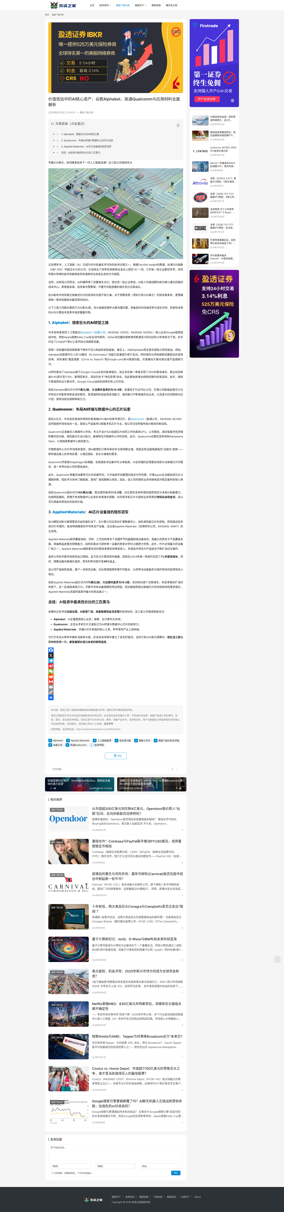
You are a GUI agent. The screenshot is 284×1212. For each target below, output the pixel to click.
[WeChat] (115, 671)
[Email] (115, 687)
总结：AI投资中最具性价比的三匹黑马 (80, 152)
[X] (115, 655)
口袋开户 (185, 1196)
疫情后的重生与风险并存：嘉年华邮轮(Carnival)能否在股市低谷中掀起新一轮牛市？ (137, 876)
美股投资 (171, 1196)
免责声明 (108, 723)
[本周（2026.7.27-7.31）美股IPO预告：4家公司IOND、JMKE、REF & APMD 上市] (200, 197)
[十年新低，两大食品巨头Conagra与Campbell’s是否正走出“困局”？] (68, 916)
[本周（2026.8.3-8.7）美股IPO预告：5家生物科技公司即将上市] (200, 182)
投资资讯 (104, 5)
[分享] (115, 697)
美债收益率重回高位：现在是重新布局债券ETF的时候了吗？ (223, 135)
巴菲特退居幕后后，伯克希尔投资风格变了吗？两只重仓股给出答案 (223, 243)
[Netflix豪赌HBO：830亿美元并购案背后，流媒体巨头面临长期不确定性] (68, 1014)
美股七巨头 (144, 740)
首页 (47, 15)
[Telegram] (115, 660)
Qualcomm (137, 419)
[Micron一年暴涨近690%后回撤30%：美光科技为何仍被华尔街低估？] (200, 166)
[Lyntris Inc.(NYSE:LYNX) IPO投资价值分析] (200, 151)
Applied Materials (68, 512)
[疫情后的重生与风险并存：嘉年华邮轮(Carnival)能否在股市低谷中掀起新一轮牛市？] (68, 884)
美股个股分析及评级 (168, 740)
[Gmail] (115, 681)
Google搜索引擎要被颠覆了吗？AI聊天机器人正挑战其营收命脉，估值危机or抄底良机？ (137, 1103)
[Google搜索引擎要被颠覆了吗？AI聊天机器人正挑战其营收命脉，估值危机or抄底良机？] (68, 1111)
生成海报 (56, 769)
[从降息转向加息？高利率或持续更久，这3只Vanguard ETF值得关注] (200, 120)
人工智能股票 (104, 740)
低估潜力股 (125, 740)
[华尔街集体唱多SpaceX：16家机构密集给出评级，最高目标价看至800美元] (200, 259)
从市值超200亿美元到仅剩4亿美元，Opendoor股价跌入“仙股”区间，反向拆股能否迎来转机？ (136, 811)
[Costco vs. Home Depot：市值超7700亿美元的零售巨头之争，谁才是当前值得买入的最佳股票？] (68, 1078)
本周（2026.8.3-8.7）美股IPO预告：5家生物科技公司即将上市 (223, 181)
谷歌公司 (100, 332)
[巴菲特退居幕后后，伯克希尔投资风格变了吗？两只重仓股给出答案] (200, 243)
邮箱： (101, 1166)
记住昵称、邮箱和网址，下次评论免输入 (72, 1173)
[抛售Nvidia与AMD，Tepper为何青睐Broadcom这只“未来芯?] (68, 1046)
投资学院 (99, 745)
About (197, 1196)
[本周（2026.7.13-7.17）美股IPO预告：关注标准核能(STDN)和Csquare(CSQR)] (200, 228)
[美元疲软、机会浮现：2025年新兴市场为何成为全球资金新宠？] (68, 981)
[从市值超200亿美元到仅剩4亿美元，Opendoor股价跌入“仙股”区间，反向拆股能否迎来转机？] (68, 819)
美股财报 (156, 5)
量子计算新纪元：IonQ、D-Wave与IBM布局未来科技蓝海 (134, 939)
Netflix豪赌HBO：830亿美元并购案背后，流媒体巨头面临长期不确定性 (136, 1006)
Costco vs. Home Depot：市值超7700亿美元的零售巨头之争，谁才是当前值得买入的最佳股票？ (136, 1071)
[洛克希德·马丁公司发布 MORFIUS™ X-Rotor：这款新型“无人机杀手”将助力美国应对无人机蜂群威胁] (200, 213)
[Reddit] (115, 676)
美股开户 (139, 5)
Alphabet (60, 322)
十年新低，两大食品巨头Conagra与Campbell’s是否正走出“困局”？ (137, 909)
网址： (145, 1166)
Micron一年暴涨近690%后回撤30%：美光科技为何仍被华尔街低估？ (223, 166)
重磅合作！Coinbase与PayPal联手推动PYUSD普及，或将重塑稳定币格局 (136, 843)
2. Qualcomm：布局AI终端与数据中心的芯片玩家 (87, 140)
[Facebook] (115, 650)
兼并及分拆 (171, 5)
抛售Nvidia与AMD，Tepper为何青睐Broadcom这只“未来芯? (137, 1036)
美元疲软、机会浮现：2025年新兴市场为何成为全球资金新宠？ (135, 973)
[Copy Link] (115, 692)
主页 (92, 5)
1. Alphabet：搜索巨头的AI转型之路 (80, 134)
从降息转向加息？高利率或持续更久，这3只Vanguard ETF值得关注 (223, 120)
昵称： (56, 1166)
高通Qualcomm (78, 745)
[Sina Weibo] (115, 666)
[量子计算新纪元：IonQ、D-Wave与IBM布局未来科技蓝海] (68, 949)
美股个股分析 (123, 5)
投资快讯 (130, 1196)
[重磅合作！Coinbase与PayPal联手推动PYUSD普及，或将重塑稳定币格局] (68, 851)
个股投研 (157, 1196)
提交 (176, 1173)
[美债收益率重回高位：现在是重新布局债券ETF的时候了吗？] (200, 136)
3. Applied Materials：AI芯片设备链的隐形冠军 (86, 146)
